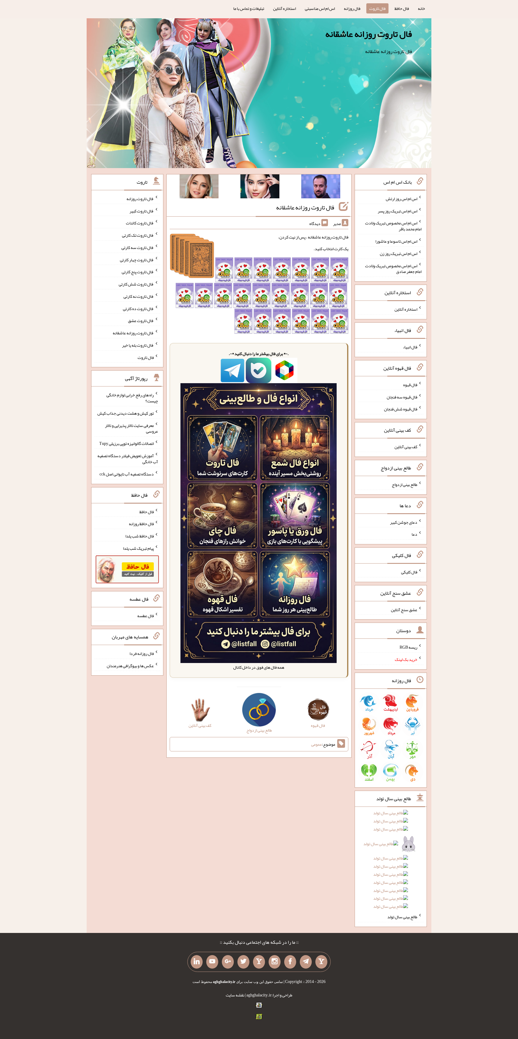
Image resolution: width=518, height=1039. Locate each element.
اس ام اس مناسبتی (320, 8)
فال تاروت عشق (141, 320)
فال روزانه (352, 8)
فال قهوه (410, 384)
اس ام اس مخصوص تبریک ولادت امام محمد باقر (393, 226)
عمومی (316, 744)
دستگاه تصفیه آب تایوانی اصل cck (127, 474)
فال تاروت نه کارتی (139, 296)
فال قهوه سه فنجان (402, 396)
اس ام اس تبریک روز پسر (397, 210)
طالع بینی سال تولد (402, 917)
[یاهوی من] (321, 962)
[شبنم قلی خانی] (199, 187)
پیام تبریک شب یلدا (138, 548)
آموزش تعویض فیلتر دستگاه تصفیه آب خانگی (127, 458)
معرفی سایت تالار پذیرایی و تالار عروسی (131, 428)
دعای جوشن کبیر (403, 522)
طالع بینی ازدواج (404, 484)
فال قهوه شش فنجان (400, 409)
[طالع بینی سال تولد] (390, 862)
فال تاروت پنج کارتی (138, 272)
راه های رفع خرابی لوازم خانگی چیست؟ (132, 398)
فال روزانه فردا (142, 653)
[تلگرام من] (306, 962)
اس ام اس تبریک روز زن (398, 253)
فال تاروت (377, 8)
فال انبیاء (410, 347)
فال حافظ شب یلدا (139, 536)
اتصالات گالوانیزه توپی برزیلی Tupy (126, 443)
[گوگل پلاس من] (228, 962)
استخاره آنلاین (284, 8)
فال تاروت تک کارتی (138, 235)
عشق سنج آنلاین (404, 609)
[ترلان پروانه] (259, 187)
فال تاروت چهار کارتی (137, 259)
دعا (414, 534)
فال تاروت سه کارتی (137, 247)
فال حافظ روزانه (141, 524)
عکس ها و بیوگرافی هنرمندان (130, 665)
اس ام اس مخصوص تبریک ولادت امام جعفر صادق (393, 268)
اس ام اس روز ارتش (401, 198)
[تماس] (259, 962)
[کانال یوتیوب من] (212, 962)
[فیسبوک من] (290, 962)
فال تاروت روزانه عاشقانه (368, 34)
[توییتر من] (243, 962)
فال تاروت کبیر (142, 210)
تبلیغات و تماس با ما (248, 8)
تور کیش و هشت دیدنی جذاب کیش (125, 413)
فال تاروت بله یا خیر (138, 345)
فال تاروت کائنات (140, 223)
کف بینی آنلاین (405, 447)
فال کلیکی (409, 572)
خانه (421, 8)
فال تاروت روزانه (140, 198)
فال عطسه (145, 615)
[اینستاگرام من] (275, 962)
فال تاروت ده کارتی (138, 308)
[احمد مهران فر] (320, 187)
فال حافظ (401, 8)
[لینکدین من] (197, 962)
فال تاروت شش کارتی (136, 284)
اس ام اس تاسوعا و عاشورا (396, 241)
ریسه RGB (408, 647)
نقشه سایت (235, 995)
